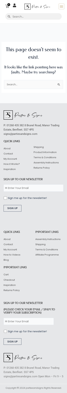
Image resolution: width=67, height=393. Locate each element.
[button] (61, 6)
